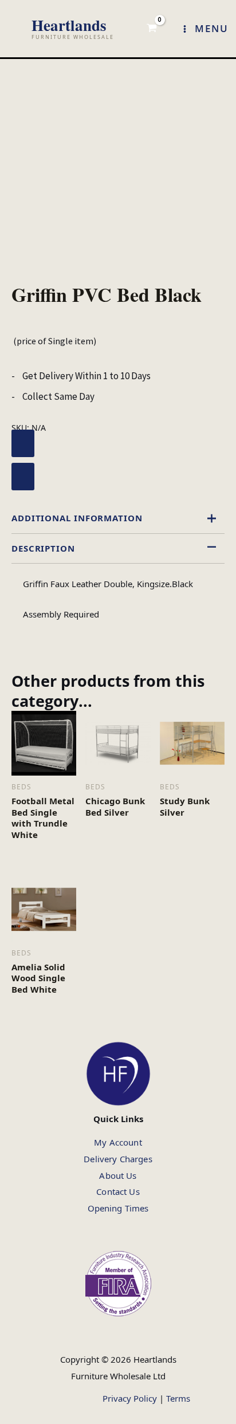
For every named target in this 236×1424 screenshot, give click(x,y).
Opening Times (118, 1208)
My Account (118, 1142)
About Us (117, 1175)
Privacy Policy (130, 1398)
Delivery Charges (118, 1159)
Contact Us (118, 1191)
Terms (178, 1398)
